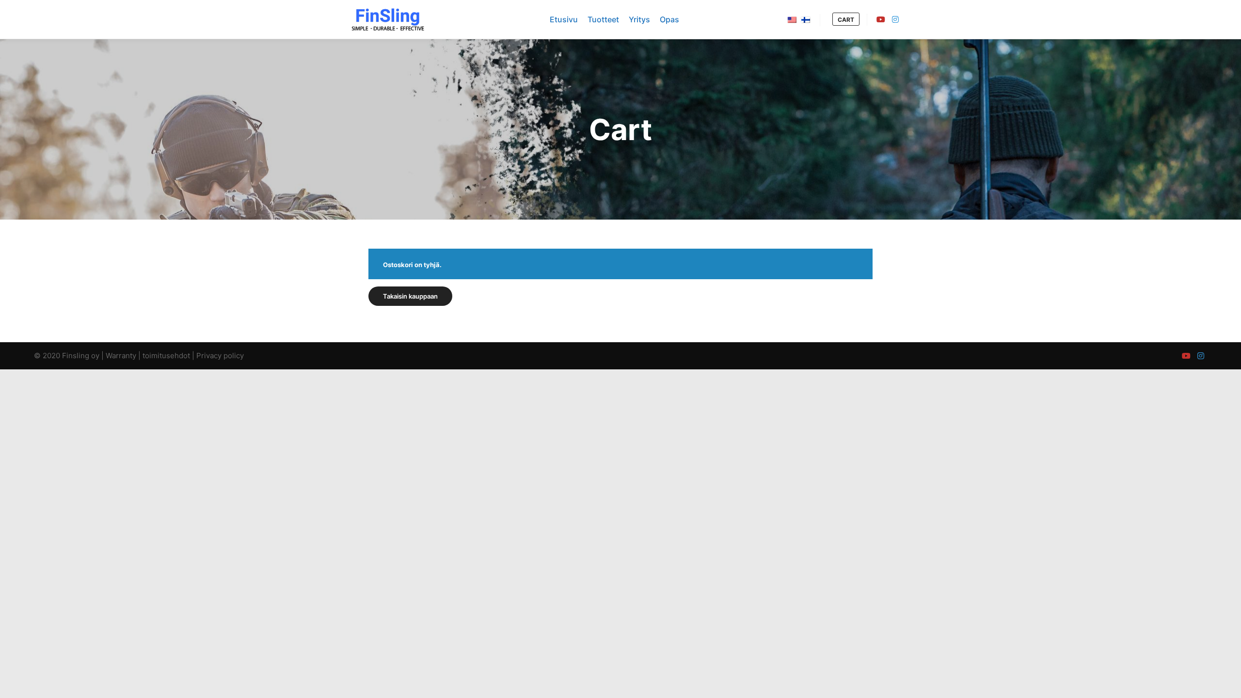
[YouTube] (881, 19)
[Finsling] (387, 19)
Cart (846, 19)
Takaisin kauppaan (410, 296)
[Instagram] (895, 19)
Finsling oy (80, 355)
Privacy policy (220, 355)
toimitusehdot (166, 355)
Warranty (121, 355)
